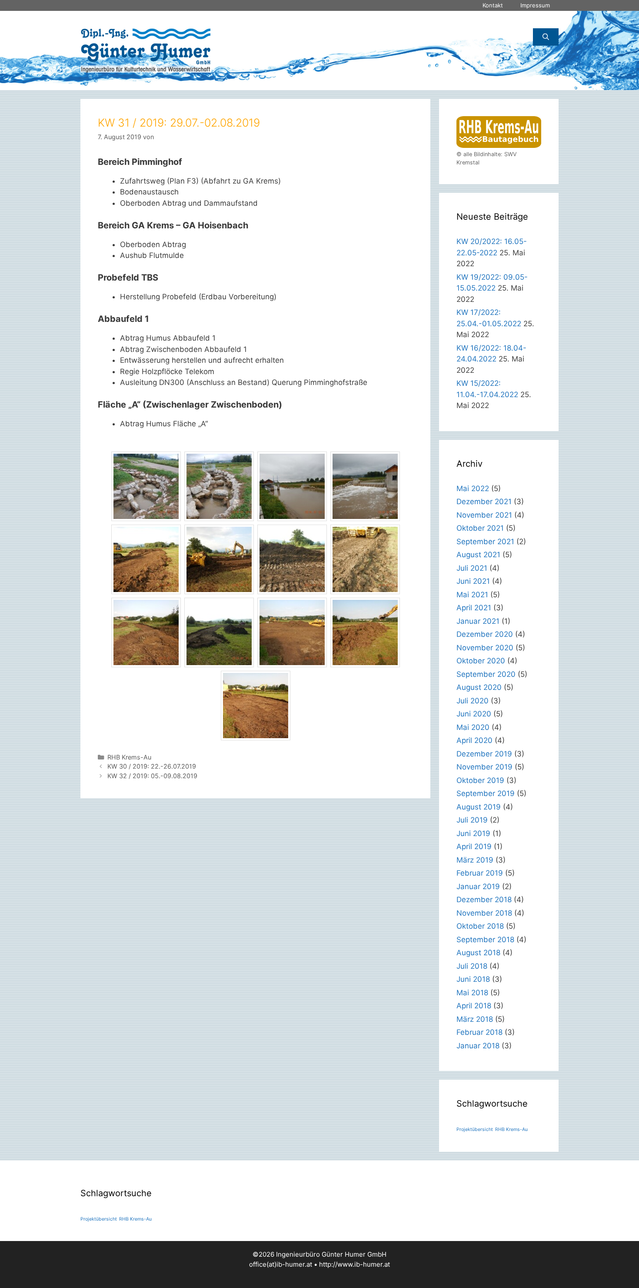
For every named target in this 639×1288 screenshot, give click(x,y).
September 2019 (485, 793)
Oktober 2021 (480, 528)
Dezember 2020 (484, 634)
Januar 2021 (477, 621)
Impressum (535, 5)
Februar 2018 (479, 1032)
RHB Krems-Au (129, 757)
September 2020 (486, 674)
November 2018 (484, 913)
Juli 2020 (472, 700)
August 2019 (478, 807)
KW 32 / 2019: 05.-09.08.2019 (152, 775)
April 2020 (474, 740)
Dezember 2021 (484, 501)
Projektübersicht (474, 1129)
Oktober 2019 (480, 780)
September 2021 (485, 541)
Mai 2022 (472, 488)
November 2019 (484, 767)
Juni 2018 (473, 979)
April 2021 (473, 607)
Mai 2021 (472, 594)
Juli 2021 (471, 568)
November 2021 (484, 515)
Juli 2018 (471, 966)
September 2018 (485, 939)
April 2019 (474, 846)
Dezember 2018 (484, 899)
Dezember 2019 (484, 753)
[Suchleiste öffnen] (546, 37)
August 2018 (478, 952)
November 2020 (484, 647)
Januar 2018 (477, 1045)
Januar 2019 (478, 886)
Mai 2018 (472, 992)
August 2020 (479, 687)
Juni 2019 (473, 833)
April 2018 (473, 1005)
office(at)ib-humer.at (280, 1264)
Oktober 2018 (480, 926)
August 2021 (478, 554)
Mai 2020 (472, 727)
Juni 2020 (473, 713)
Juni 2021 (473, 581)
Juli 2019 (472, 820)
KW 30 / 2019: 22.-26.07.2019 (151, 766)
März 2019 (474, 860)
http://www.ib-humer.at (354, 1264)
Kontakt (493, 5)
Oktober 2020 (480, 660)
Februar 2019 (479, 873)
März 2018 (474, 1019)
